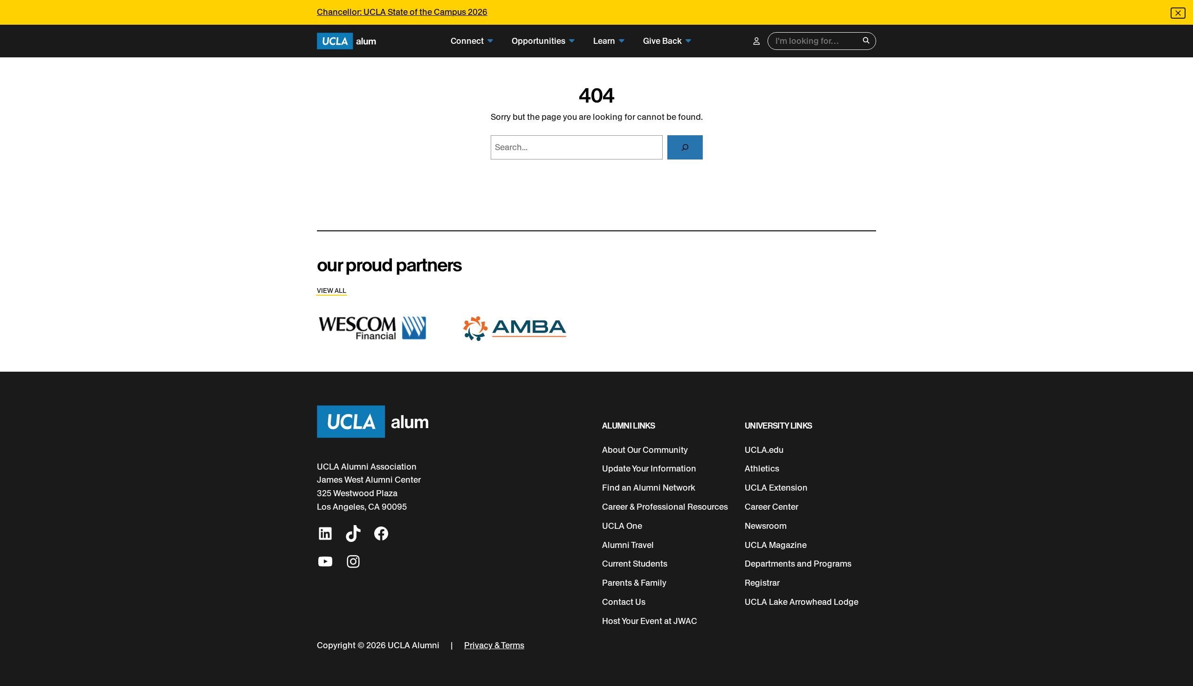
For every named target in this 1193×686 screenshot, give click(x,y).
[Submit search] (866, 41)
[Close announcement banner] (1178, 13)
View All (331, 291)
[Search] (685, 147)
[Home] (346, 41)
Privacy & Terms (494, 645)
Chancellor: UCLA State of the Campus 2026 (402, 12)
